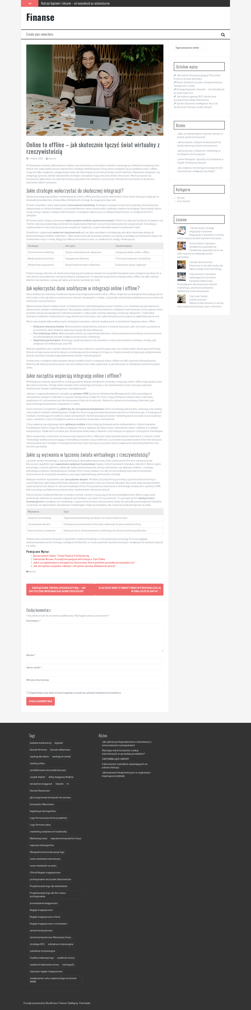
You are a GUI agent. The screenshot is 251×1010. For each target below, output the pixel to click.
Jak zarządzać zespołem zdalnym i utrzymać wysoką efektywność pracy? (74, 566)
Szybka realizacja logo (42, 957)
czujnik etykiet (37, 777)
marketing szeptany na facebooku (48, 831)
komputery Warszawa (42, 804)
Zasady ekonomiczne (201, 262)
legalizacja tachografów (43, 811)
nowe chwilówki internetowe (45, 859)
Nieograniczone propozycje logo (47, 852)
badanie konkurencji (40, 743)
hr (68, 783)
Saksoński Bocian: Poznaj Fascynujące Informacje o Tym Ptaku (69, 559)
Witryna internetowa (37, 680)
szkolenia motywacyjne (60, 944)
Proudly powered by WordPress (41, 1003)
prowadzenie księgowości (44, 903)
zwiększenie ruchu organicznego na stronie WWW (53, 980)
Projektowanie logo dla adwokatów (48, 886)
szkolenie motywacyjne (42, 951)
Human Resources (40, 790)
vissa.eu (52, 158)
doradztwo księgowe (41, 783)
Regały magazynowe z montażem (48, 923)
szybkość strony (66, 957)
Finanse (40, 16)
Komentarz (33, 620)
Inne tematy (183, 201)
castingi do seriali (61, 756)
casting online (37, 763)
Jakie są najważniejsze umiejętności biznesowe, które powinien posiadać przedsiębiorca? (84, 562)
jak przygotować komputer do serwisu (50, 797)
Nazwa (31, 655)
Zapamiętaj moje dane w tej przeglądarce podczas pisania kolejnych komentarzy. (75, 692)
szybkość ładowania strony (44, 964)
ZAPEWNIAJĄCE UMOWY (115, 759)
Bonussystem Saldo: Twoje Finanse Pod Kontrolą (61, 555)
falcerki (59, 783)
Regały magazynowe (41, 910)
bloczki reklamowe (60, 749)
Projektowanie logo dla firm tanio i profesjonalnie (48, 895)
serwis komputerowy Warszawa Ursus (50, 937)
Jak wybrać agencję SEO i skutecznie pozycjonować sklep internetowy (79, 3)
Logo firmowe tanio (40, 824)
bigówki (59, 743)
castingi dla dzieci (39, 756)
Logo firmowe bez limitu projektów (48, 818)
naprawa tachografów (42, 845)
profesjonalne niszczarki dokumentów (50, 879)
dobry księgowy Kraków (61, 777)
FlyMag (71, 1003)
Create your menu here (39, 34)
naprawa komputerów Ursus (66, 838)
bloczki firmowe (38, 749)
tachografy (68, 964)
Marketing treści (38, 838)
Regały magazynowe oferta (45, 917)
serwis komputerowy (41, 930)
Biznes (32, 571)
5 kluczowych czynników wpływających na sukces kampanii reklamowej (202, 277)
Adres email (34, 667)
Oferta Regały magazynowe (45, 872)
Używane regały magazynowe (46, 971)
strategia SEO (37, 944)
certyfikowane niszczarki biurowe (48, 770)
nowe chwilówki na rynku (43, 865)
